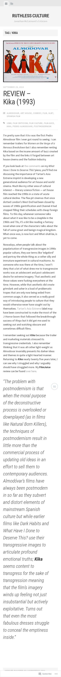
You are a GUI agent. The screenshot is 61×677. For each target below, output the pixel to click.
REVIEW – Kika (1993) (19, 97)
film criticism (20, 123)
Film (45, 113)
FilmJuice (49, 123)
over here (31, 371)
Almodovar (13, 113)
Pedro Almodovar (23, 126)
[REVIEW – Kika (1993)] (30, 62)
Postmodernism (42, 126)
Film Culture (36, 123)
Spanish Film (13, 116)
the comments (32, 166)
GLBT (50, 113)
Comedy (37, 113)
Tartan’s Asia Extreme (29, 308)
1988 (9, 123)
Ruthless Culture (30, 16)
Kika (9, 126)
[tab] (6, 3)
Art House (26, 113)
